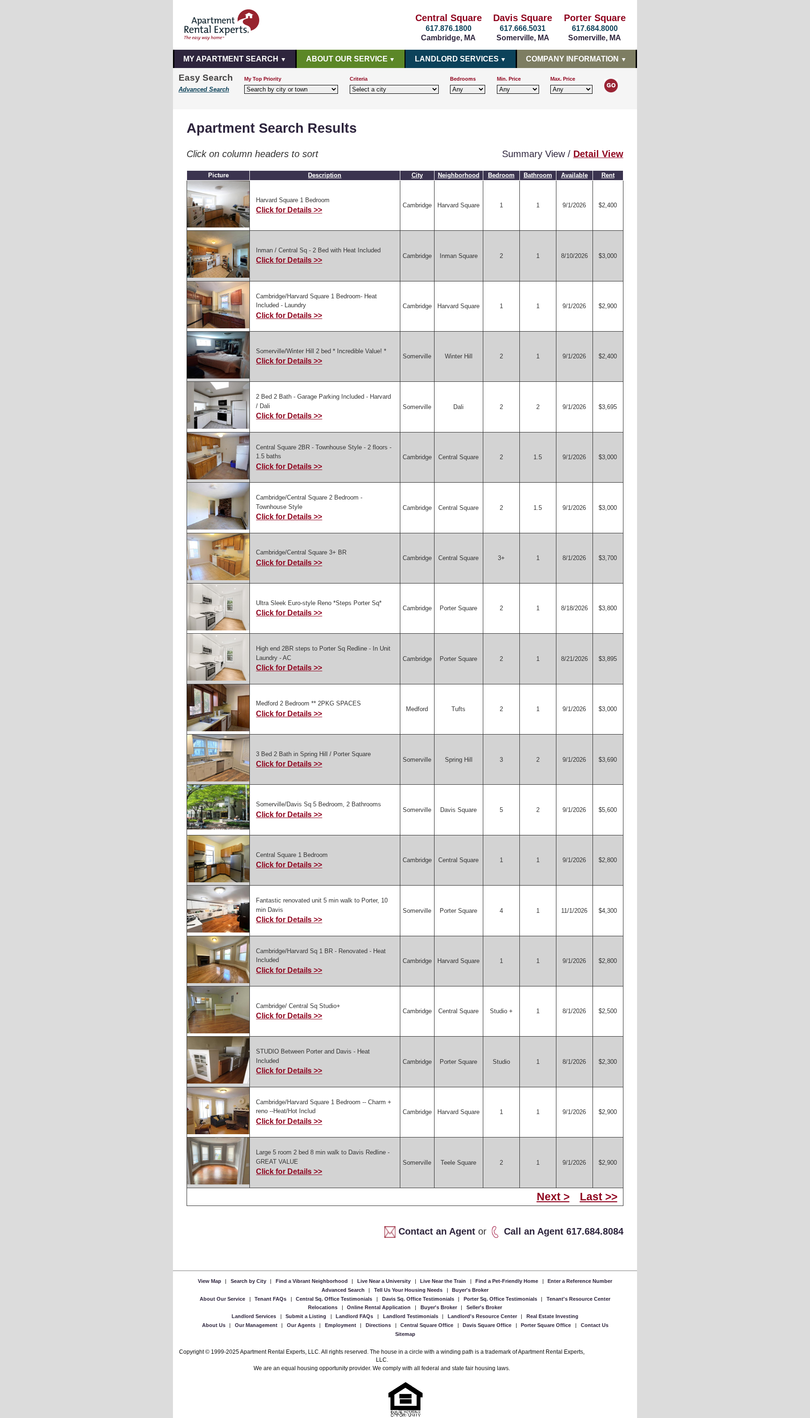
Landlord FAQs (355, 1316)
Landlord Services (255, 1316)
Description (324, 175)
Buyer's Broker (470, 1290)
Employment (341, 1325)
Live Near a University (384, 1281)
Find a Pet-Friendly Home (507, 1281)
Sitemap (405, 1333)
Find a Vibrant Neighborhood (312, 1281)
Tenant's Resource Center (578, 1299)
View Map (210, 1281)
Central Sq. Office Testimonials (335, 1299)
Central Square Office (427, 1325)
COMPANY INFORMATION (572, 59)
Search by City (249, 1281)
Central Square (448, 18)
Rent (608, 175)
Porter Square (595, 18)
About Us (214, 1325)
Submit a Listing (306, 1316)
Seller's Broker (484, 1307)
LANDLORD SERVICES (457, 59)
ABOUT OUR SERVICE (347, 59)
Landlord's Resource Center (483, 1316)
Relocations (323, 1307)
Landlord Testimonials (411, 1316)
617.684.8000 (595, 28)
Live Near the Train (443, 1281)
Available (574, 175)
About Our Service (223, 1299)
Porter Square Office (546, 1325)
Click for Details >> (289, 210)
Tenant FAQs (271, 1299)
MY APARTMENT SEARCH (230, 59)
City (417, 175)
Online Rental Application (379, 1307)
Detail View (598, 154)
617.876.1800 (449, 28)
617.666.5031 (523, 28)
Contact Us (594, 1325)
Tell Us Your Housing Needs (409, 1290)
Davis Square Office (488, 1325)
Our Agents (302, 1325)
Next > (553, 1197)
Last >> (598, 1197)
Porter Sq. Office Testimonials (501, 1299)
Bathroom (538, 175)
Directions (379, 1325)
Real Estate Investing (552, 1316)
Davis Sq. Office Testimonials (419, 1299)
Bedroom (501, 175)
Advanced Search (204, 89)
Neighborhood (459, 175)
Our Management (257, 1325)
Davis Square (522, 18)
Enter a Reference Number (580, 1281)
